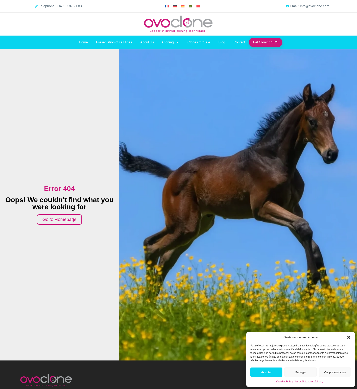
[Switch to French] (167, 6)
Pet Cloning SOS (265, 42)
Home (83, 42)
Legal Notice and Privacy (309, 381)
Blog (221, 42)
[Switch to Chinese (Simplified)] (198, 6)
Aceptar (266, 372)
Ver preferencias (335, 372)
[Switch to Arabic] (190, 6)
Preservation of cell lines (114, 42)
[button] (349, 337)
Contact (239, 42)
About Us (147, 42)
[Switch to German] (175, 6)
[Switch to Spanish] (183, 6)
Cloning (168, 42)
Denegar (300, 372)
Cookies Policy (284, 381)
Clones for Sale (198, 42)
